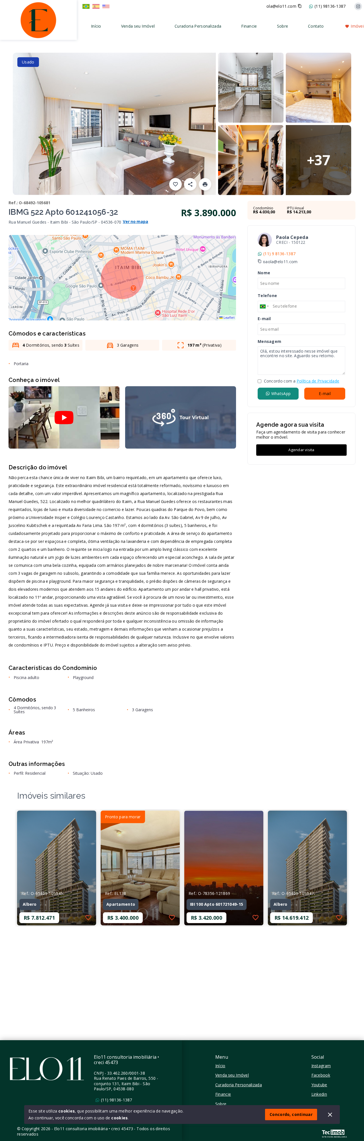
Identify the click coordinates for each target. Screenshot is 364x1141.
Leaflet (229, 317)
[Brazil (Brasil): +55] (264, 306)
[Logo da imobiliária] (38, 19)
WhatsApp (281, 393)
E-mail (325, 393)
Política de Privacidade (318, 381)
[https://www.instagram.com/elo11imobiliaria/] (358, 6)
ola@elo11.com (281, 6)
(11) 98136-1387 (330, 6)
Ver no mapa (135, 222)
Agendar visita (301, 449)
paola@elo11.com (280, 261)
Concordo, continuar (291, 1114)
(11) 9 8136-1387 (279, 253)
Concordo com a (301, 381)
